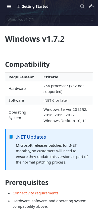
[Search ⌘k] (82, 6)
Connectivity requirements (35, 192)
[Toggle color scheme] (91, 6)
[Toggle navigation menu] (9, 6)
